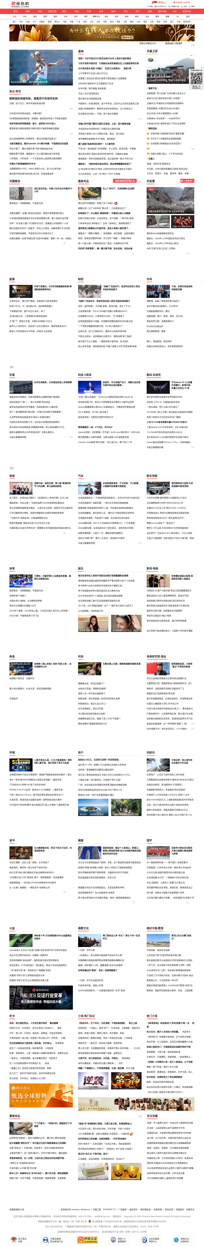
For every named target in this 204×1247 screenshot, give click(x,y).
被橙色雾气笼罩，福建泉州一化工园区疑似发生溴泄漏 (34, 153)
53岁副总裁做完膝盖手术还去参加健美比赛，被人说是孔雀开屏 (38, 218)
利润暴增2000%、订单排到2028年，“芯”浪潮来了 (101, 316)
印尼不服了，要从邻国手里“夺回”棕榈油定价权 (31, 148)
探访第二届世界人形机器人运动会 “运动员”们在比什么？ (183, 226)
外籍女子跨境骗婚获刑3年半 (22, 163)
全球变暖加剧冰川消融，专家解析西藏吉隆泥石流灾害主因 (105, 321)
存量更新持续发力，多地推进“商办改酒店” (166, 789)
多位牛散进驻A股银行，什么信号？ (163, 306)
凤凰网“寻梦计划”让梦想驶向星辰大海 (26, 975)
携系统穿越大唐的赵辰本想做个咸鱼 (95, 1053)
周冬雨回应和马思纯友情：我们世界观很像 (166, 620)
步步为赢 (130, 1068)
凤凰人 (151, 158)
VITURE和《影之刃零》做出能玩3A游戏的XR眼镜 (170, 412)
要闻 (81, 51)
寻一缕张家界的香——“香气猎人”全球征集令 (167, 862)
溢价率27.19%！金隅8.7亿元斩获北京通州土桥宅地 (102, 764)
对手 (121, 1063)
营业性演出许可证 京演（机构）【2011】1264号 (124, 1231)
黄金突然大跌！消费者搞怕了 (160, 321)
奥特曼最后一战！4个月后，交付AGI (95, 427)
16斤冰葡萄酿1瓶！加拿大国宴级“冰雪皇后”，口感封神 (103, 1134)
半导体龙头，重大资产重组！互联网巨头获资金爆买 (33, 301)
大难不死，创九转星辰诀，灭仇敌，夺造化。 (99, 1058)
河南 (105, 21)
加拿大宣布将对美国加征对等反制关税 (159, 226)
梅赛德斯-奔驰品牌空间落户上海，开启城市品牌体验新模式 (105, 507)
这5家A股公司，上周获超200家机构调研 (28, 316)
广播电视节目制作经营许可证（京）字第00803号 (88, 1226)
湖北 (111, 21)
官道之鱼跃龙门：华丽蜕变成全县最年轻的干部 (169, 1046)
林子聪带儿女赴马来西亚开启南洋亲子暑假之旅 (100, 585)
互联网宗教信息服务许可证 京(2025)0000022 (78, 1231)
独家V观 (127, 68)
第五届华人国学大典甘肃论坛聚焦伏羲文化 (167, 1153)
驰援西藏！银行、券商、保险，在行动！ (165, 316)
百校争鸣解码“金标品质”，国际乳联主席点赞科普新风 (34, 960)
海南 (65, 21)
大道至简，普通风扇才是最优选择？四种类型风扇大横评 (35, 799)
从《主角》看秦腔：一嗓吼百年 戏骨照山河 (29, 887)
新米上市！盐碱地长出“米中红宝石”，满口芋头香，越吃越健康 (38, 1173)
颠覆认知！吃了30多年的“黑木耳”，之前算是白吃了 (102, 208)
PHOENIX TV (161, 6)
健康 (167, 16)
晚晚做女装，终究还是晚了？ (91, 683)
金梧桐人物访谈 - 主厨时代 (21, 678)
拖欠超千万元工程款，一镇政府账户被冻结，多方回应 (103, 341)
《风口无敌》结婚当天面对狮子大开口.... (166, 1092)
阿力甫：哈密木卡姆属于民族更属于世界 (165, 892)
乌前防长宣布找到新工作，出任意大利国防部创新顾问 (34, 422)
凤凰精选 (14, 181)
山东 (138, 21)
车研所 (157, 375)
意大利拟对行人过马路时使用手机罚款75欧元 (168, 437)
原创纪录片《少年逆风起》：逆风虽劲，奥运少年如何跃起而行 (38, 965)
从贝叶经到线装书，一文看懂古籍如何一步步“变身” (102, 990)
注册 (185, 6)
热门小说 (152, 1016)
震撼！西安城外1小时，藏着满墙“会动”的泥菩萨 (100, 965)
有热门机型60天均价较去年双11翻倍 (164, 417)
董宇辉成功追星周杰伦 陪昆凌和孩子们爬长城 (168, 605)
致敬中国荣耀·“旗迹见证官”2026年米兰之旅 (29, 523)
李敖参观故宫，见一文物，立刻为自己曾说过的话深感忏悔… (37, 1158)
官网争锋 (117, 1043)
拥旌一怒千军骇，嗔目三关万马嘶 (162, 1066)
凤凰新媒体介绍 (16, 1209)
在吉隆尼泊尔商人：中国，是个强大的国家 (98, 113)
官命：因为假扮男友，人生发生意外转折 (28, 1023)
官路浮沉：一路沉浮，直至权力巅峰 (95, 1043)
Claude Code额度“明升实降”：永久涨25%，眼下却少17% (105, 442)
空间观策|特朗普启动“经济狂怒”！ (166, 143)
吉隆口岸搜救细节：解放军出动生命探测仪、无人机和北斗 (105, 108)
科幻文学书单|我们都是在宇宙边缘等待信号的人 (32, 872)
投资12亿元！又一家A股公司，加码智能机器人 (31, 306)
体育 (101, 11)
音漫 (188, 16)
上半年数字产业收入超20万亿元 (93, 73)
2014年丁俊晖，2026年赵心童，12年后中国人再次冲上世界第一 (39, 610)
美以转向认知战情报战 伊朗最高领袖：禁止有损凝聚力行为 (36, 427)
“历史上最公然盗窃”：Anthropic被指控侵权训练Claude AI (105, 396)
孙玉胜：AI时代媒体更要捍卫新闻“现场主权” (167, 168)
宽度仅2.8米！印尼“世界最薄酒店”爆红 (96, 794)
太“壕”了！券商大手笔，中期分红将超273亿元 (30, 321)
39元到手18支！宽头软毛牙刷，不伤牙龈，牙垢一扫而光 (104, 1128)
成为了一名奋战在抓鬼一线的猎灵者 (26, 1048)
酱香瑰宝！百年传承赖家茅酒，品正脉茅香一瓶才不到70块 (105, 158)
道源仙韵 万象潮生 (173, 43)
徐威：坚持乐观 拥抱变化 (158, 163)
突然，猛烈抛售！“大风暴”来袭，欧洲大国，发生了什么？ (105, 306)
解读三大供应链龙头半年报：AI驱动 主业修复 (30, 331)
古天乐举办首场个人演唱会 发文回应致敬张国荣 (100, 595)
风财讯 (151, 752)
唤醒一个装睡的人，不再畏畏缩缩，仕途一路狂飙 (101, 1068)
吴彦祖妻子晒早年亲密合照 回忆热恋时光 (166, 600)
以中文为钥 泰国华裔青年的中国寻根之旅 (166, 872)
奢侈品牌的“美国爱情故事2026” (92, 723)
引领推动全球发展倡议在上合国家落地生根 (119, 63)
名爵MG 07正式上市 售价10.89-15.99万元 (166, 507)
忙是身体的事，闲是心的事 (90, 985)
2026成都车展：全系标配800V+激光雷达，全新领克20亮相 (105, 527)
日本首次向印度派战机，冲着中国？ (26, 113)
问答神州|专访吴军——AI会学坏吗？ (164, 118)
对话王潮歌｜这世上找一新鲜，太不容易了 (29, 862)
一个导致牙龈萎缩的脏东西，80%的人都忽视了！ (101, 326)
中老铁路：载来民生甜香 (158, 950)
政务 (113, 11)
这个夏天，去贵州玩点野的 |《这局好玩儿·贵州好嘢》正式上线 (38, 497)
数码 (55, 16)
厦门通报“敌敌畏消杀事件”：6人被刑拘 (96, 143)
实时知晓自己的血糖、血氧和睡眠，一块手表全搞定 (102, 1138)
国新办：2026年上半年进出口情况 (163, 243)
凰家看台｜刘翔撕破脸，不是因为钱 (26, 203)
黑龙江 (57, 21)
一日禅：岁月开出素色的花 (90, 980)
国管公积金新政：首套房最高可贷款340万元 (167, 809)
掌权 (59, 1027)
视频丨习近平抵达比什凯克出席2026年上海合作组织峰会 (104, 58)
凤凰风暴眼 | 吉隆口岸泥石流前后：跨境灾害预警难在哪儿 (36, 213)
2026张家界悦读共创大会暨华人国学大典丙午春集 (170, 1168)
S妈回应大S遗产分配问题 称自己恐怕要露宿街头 (169, 590)
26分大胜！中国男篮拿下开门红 (24, 615)
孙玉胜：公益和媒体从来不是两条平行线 (166, 1127)
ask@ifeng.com (102, 1216)
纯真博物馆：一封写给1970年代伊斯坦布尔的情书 (32, 882)
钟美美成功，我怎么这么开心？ (92, 703)
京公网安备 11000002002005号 (107, 1221)
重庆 (132, 21)
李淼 (166, 173)
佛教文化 (96, 16)
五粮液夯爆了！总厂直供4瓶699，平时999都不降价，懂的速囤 (38, 1153)
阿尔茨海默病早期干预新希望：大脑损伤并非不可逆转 (103, 872)
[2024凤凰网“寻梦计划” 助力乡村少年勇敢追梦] (182, 2)
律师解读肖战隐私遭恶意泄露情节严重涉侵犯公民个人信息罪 (106, 580)
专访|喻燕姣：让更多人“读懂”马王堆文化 (166, 882)
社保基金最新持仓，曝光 (158, 311)
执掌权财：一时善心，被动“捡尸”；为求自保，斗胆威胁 (104, 1027)
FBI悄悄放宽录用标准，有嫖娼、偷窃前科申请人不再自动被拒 (38, 118)
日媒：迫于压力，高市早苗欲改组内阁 (27, 103)
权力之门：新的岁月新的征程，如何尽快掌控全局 (32, 1073)
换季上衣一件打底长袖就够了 (91, 693)
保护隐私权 (145, 1209)
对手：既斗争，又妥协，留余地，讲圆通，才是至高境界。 (36, 1033)
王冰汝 (150, 173)
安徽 (71, 21)
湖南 (118, 21)
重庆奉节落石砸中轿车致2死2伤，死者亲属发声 (31, 173)
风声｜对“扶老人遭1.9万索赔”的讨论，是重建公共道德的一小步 (38, 223)
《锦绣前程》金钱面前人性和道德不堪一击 (168, 1023)
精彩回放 (152, 128)
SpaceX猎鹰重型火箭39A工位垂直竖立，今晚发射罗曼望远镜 (106, 406)
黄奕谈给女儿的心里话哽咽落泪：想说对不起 (167, 595)
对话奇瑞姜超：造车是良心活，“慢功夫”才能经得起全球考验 (106, 512)
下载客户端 (175, 6)
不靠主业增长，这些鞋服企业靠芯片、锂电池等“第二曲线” (105, 336)
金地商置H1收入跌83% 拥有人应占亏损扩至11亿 (169, 814)
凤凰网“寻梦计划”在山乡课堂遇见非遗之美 (29, 980)
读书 (76, 16)
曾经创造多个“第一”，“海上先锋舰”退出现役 (29, 402)
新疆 (49, 21)
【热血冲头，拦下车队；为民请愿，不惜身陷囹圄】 (102, 1023)
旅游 (116, 16)
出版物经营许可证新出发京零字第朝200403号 (144, 1221)
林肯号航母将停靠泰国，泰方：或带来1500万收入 (32, 123)
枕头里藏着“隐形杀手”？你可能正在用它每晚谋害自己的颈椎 (37, 1143)
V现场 (87, 375)
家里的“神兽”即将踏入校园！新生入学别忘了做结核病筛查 (105, 867)
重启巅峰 (54, 1023)
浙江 (172, 21)
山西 (152, 21)
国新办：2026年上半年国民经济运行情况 (166, 238)
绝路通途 (126, 1058)
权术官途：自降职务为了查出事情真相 (164, 1076)
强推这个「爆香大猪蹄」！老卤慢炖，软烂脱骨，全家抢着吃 (106, 233)
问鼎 (63, 1038)
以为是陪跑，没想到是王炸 (90, 610)
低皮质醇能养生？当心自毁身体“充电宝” (96, 892)
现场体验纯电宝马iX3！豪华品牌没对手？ (166, 517)
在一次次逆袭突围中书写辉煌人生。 (26, 1063)
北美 (28, 21)
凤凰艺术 (190, 1209)
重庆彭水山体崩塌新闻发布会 (160, 233)
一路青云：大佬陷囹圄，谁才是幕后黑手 (28, 1058)
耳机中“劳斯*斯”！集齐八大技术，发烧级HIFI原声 (101, 538)
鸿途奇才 (53, 1058)
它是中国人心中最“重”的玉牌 (22, 1168)
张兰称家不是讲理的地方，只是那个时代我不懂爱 (170, 630)
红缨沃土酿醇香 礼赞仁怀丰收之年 (163, 703)
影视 (149, 568)
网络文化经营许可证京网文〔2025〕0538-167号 (136, 1226)
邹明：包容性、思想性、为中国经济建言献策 (168, 1147)
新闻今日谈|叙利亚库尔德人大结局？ (164, 98)
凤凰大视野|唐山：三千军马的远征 (167, 153)
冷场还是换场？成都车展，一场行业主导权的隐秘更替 (103, 502)
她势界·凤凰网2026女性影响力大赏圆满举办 (167, 1163)
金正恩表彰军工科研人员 (159, 80)
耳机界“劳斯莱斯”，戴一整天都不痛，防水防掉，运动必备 (105, 248)
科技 (40, 11)
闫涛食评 (13, 698)
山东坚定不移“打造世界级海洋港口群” (164, 955)
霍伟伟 (173, 173)
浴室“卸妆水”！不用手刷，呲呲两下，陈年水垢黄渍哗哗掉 (36, 1148)
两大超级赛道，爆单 (156, 331)
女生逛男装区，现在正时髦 (90, 708)
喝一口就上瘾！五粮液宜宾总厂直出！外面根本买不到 (103, 243)
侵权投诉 (117, 1216)
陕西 (158, 21)
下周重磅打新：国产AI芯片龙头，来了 (27, 311)
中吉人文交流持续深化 (88, 93)
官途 (122, 1033)
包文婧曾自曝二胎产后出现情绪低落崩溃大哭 (99, 600)
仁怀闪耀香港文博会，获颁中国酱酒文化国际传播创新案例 (36, 512)
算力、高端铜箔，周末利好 (159, 341)
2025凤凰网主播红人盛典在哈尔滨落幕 (165, 1178)
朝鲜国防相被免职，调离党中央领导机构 (33, 98)
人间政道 (49, 1048)
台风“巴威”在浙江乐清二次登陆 (161, 248)
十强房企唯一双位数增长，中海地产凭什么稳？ (100, 779)
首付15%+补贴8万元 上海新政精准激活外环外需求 (170, 799)
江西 (125, 21)
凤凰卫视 (52, 11)
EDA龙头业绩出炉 (155, 326)
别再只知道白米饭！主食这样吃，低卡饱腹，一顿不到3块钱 (106, 218)
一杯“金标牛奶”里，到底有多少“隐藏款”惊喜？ (30, 970)
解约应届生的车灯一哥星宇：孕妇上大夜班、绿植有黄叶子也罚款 (39, 228)
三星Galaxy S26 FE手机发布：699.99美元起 (167, 427)
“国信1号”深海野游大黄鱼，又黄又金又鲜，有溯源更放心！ (106, 1123)
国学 (86, 16)
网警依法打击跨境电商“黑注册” (161, 693)
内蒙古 (42, 21)
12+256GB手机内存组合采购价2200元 (164, 432)
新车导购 (152, 476)
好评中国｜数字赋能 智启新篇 (92, 88)
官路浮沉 (136, 1027)
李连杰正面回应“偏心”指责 (159, 615)
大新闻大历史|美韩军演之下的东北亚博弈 (166, 123)
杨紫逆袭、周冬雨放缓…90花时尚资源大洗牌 (99, 698)
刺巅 (49, 1068)
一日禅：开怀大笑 (86, 950)
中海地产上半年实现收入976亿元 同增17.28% (168, 794)
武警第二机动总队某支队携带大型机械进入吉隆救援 (102, 78)
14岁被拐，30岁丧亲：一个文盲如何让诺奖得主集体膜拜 (35, 158)
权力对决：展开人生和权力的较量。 (163, 1031)
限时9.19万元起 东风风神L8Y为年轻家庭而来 (167, 527)
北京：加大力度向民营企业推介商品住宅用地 (167, 804)
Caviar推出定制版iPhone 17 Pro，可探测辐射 (168, 442)
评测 (65, 16)
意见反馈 (169, 1209)
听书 (12, 1016)
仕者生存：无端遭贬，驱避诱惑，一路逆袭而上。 (170, 1056)
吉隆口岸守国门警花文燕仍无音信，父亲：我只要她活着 (104, 123)
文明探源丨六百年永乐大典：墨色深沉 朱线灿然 (169, 867)
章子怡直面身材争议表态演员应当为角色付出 (99, 590)
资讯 (15, 11)
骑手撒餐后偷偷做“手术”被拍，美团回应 (96, 138)
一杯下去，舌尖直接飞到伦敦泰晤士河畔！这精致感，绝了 (170, 965)
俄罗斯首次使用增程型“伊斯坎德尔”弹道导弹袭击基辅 (34, 128)
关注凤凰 (152, 1116)
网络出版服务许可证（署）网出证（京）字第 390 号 (62, 1221)
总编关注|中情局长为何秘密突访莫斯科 (165, 103)
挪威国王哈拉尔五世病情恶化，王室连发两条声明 (101, 887)
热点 (12, 91)
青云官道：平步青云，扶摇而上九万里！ (28, 1078)
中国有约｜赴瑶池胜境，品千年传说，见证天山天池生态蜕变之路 (108, 103)
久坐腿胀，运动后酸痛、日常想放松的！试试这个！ (102, 1159)
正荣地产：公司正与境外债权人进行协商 (165, 774)
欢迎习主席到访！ (113, 68)
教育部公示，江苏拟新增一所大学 (162, 980)
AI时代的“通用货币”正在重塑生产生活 (95, 83)
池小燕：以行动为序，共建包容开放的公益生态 (169, 1137)
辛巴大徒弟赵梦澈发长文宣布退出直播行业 (166, 678)
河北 (98, 21)
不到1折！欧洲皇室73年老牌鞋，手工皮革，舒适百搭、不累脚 (107, 148)
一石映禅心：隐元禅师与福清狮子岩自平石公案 (100, 955)
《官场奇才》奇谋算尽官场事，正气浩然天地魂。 (170, 1036)
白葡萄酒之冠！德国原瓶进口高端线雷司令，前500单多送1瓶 (170, 683)
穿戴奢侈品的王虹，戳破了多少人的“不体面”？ (99, 718)
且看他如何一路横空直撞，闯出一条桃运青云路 (100, 1038)
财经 (28, 11)
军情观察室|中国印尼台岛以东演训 (163, 108)
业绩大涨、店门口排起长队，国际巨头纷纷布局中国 (102, 331)
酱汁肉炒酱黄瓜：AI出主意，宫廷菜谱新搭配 (30, 688)
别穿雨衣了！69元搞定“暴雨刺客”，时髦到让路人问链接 (104, 213)
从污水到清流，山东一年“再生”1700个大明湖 (99, 173)
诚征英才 (133, 1209)
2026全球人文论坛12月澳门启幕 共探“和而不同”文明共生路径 (38, 950)
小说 (174, 11)
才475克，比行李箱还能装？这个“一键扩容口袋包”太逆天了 (105, 605)
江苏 (91, 21)
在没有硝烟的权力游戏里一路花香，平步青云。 (31, 1043)
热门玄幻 (89, 1016)
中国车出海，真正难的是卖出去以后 (27, 82)
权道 (47, 1063)
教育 (157, 16)
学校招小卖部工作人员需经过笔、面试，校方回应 (101, 133)
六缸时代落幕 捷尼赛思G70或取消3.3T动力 (167, 497)
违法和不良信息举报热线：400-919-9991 (72, 1216)
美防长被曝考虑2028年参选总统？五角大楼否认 (31, 432)
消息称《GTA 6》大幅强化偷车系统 (163, 402)
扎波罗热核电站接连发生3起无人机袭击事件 (29, 417)
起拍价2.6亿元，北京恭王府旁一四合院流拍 (98, 759)
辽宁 (34, 21)
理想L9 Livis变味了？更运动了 (161, 523)
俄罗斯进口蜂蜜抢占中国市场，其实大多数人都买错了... (104, 228)
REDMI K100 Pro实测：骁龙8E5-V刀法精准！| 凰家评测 (36, 789)
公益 (147, 16)
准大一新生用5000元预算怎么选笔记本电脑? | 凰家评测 (35, 779)
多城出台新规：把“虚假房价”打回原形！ (165, 784)
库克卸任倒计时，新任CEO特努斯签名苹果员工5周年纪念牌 (106, 402)
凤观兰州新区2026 (147, 43)
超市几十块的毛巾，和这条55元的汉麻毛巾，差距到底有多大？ (38, 326)
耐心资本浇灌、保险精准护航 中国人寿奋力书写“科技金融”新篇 (107, 346)
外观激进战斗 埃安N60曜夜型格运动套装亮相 (168, 512)
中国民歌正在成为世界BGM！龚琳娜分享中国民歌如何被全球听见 (40, 527)
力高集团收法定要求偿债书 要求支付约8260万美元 (170, 779)
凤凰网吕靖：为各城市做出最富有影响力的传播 (169, 1132)
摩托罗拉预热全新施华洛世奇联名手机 (164, 396)
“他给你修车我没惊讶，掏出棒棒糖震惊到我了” (110, 163)
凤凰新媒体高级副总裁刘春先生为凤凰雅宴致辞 (169, 1143)
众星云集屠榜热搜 (17, 437)
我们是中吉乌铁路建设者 (89, 98)
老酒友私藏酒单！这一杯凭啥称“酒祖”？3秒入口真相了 (172, 723)
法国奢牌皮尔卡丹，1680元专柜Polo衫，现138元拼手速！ (35, 168)
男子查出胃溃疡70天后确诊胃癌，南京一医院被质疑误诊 (104, 897)
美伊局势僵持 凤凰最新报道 (161, 211)
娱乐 (64, 11)
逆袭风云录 (62, 1053)
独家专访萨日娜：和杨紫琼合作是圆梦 (164, 610)
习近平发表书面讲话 (87, 63)
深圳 (85, 21)
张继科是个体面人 (17, 595)
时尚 (77, 11)
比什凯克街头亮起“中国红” (90, 68)
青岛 (145, 21)
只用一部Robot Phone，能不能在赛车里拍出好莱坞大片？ (37, 794)
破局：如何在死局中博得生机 (160, 1081)
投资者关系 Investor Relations (75, 1209)
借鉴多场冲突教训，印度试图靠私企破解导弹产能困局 (34, 396)
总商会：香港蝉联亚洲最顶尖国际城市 (96, 769)
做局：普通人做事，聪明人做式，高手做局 (98, 1033)
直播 (14, 16)
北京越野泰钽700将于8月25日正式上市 (165, 502)
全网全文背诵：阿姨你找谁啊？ (92, 688)
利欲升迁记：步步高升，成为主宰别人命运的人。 (32, 1027)
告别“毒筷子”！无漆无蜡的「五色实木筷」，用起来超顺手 (104, 1144)
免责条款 (158, 1209)
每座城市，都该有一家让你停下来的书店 (28, 867)
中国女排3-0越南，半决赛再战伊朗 (25, 600)
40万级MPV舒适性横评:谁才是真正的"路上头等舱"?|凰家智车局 (39, 804)
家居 (137, 16)
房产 (138, 11)
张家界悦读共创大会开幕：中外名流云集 (166, 1173)
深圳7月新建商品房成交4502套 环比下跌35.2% (100, 789)
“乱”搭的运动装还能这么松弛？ (92, 713)
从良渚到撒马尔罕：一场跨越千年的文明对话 (167, 877)
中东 (21, 21)
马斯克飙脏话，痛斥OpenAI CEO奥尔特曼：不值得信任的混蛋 (38, 143)
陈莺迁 (158, 173)
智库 (35, 16)
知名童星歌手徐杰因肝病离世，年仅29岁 (97, 877)
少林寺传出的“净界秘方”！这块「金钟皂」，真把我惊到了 (104, 223)
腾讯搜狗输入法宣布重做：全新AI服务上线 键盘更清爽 (103, 437)
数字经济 (187, 21)
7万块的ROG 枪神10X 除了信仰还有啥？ (28, 784)
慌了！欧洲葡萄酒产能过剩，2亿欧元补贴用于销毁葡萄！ (36, 412)
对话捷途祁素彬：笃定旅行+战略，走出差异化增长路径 (103, 517)
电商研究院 (153, 656)
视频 (150, 11)
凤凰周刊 (180, 1209)
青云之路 (133, 1023)
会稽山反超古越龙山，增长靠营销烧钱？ (165, 346)
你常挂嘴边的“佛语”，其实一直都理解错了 (98, 970)
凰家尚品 (186, 11)
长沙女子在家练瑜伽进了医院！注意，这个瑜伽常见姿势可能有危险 (109, 862)
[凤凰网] (20, 7)
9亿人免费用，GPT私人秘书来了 (93, 412)
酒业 (106, 16)
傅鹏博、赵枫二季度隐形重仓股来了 (163, 301)
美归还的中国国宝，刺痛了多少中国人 (96, 203)
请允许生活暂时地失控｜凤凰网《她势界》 (29, 955)
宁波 (178, 21)
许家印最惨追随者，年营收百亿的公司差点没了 (31, 233)
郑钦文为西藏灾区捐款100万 (22, 605)
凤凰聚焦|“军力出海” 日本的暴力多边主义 (166, 93)
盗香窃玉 (117, 1053)
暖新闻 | (82, 163)
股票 (45, 16)
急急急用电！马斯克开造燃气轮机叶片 (96, 417)
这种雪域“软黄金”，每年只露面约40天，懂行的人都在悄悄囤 (37, 1138)
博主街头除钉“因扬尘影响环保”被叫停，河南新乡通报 (103, 153)
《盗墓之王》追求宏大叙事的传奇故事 (27, 1068)
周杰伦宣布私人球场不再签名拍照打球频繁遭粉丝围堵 (103, 575)
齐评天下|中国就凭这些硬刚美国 (166, 138)
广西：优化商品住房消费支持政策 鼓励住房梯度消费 (102, 784)
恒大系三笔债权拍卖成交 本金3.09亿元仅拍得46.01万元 (104, 774)
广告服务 (122, 1209)
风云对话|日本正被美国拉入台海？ (163, 113)
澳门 (14, 21)
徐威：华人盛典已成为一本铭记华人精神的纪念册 (170, 1122)
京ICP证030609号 (53, 1226)
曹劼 (180, 173)
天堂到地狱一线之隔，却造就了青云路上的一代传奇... (34, 1038)
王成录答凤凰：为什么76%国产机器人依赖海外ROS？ (103, 311)
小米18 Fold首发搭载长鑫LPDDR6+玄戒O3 (167, 422)
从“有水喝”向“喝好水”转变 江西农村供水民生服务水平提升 (105, 168)
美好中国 (162, 11)
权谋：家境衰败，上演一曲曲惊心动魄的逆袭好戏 (32, 1053)
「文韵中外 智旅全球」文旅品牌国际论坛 (28, 517)
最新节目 (152, 88)
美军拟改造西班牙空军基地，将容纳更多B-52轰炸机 (33, 406)
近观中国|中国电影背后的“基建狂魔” (168, 133)
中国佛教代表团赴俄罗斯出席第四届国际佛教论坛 (101, 960)
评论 (25, 16)
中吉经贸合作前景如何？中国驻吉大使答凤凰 (99, 128)
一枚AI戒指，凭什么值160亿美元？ (163, 406)
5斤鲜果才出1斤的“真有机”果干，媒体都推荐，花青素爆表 (36, 877)
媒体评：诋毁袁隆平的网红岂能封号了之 (165, 688)
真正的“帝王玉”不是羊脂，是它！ (93, 1154)
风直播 (151, 181)
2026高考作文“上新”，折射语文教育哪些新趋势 (169, 970)
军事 (89, 11)
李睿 (187, 173)
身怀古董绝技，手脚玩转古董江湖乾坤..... (97, 1063)
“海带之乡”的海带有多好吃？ (22, 1163)
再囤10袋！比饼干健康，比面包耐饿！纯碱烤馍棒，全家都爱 (37, 1178)
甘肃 (165, 21)
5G (177, 16)
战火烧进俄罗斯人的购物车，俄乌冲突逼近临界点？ (33, 138)
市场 (149, 279)
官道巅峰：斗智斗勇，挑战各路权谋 (163, 1051)
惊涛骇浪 (59, 1043)
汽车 (125, 11)
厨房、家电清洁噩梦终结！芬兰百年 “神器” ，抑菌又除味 (104, 238)
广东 (78, 21)
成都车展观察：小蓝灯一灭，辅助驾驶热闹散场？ (101, 533)
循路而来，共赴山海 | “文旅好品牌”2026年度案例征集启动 (36, 502)
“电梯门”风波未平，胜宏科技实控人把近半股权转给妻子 (104, 301)
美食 (126, 16)
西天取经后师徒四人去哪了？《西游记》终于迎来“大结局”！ (106, 1149)
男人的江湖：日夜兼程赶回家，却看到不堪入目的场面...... (105, 1048)
